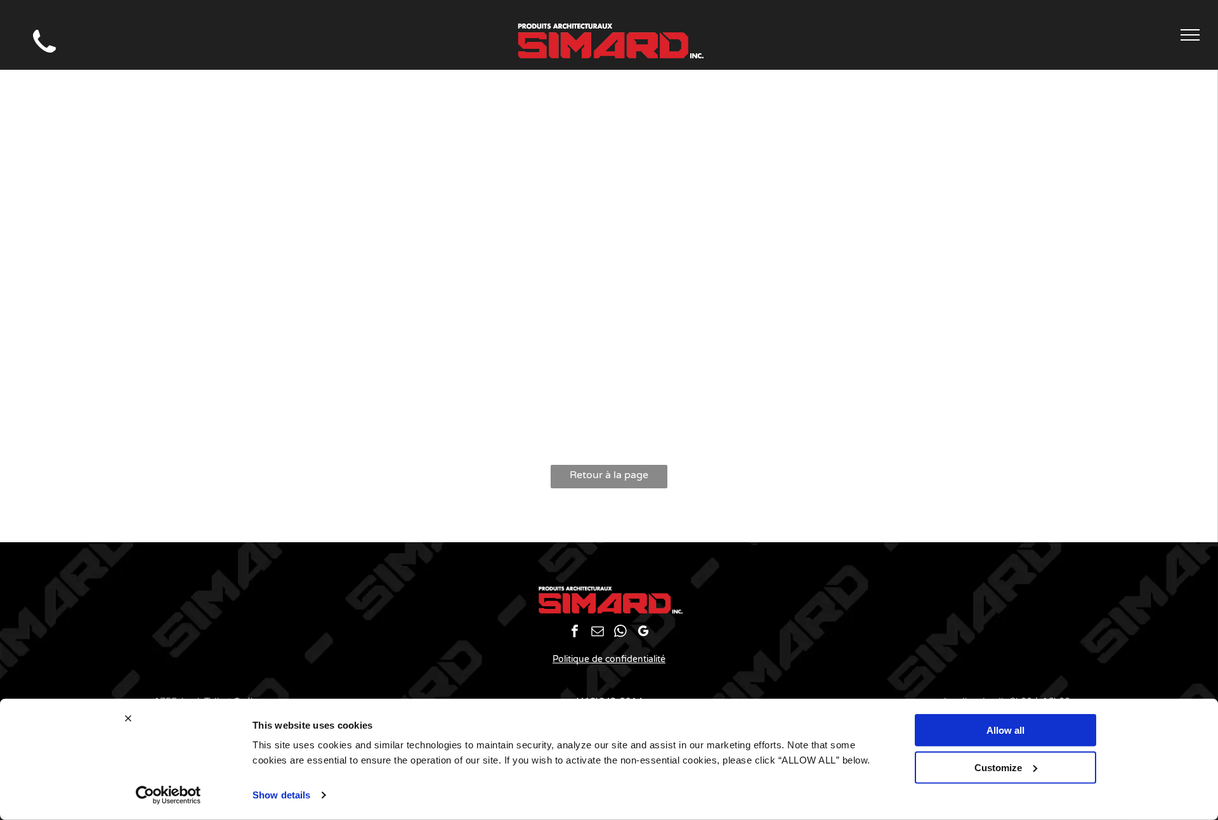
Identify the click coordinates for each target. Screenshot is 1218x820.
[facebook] (575, 633)
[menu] (1190, 34)
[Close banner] (128, 718)
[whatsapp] (621, 633)
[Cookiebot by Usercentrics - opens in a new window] (168, 795)
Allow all (1005, 730)
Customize (998, 767)
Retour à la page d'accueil (609, 478)
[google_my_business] (643, 633)
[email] (598, 633)
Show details (281, 795)
